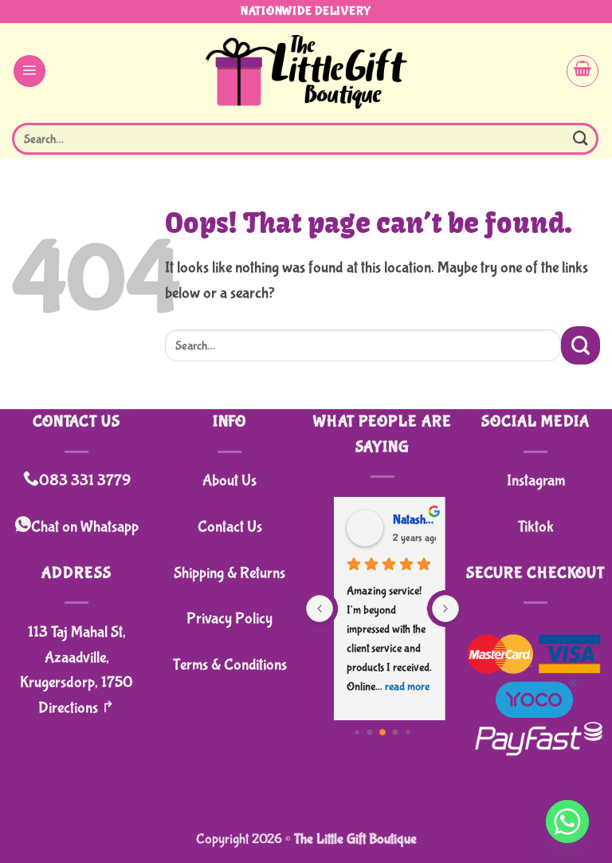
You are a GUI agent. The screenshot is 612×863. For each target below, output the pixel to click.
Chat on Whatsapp (85, 527)
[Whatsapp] (567, 821)
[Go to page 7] (382, 732)
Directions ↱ (76, 708)
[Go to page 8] (395, 732)
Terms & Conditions (230, 665)
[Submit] (581, 138)
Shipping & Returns (229, 573)
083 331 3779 (85, 480)
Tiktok (536, 527)
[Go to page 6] (370, 732)
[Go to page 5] (357, 733)
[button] (29, 71)
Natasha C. (405, 519)
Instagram (536, 480)
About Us (229, 480)
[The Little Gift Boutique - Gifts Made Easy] (306, 70)
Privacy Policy (229, 618)
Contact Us (230, 527)
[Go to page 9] (408, 733)
